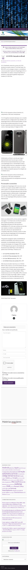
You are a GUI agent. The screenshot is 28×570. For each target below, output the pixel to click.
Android (8, 60)
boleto (3, 469)
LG (16, 60)
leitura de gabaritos (6, 482)
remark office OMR (6, 488)
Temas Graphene (11, 568)
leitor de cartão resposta (12, 480)
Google (14, 478)
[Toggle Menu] (26, 38)
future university (6, 517)
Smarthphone (7, 490)
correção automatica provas (13, 473)
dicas (18, 476)
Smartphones (3, 62)
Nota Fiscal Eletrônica (10, 484)
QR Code (12, 486)
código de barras (9, 476)
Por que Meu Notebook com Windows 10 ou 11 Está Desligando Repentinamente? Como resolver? (13, 512)
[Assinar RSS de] (2, 29)
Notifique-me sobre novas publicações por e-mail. (13, 378)
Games (8, 478)
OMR (8, 486)
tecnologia (11, 492)
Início (2, 41)
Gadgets (3, 478)
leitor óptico (20, 480)
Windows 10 (22, 492)
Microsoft (15, 482)
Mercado (19, 60)
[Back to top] (25, 567)
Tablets (7, 492)
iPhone (4, 480)
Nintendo (4, 484)
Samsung (13, 488)
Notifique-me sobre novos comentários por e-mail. (13, 373)
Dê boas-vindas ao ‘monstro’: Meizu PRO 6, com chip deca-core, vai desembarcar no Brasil (14, 52)
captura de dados (9, 469)
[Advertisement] (14, 14)
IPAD (23, 478)
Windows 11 (4, 494)
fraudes (22, 476)
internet (20, 478)
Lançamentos (13, 60)
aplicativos (11, 468)
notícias (18, 484)
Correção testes (21, 474)
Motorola (22, 482)
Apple (16, 468)
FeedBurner (17, 550)
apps (20, 468)
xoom (9, 494)
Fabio (4, 60)
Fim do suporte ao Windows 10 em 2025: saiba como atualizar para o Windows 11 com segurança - (13, 504)
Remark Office (19, 486)
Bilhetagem (23, 467)
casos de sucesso (16, 469)
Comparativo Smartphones (9, 472)
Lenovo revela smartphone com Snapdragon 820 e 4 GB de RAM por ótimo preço (15, 47)
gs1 (18, 478)
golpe (11, 478)
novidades (4, 486)
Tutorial (16, 492)
